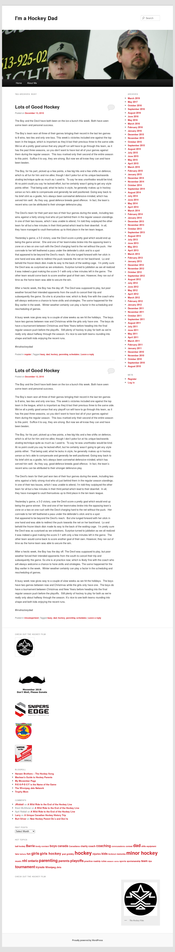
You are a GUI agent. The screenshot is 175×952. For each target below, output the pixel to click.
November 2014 (136, 181)
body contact (42, 846)
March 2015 (134, 167)
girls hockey (50, 853)
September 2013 (136, 232)
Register (132, 378)
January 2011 (135, 348)
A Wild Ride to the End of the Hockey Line (50, 804)
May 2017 (133, 101)
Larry (18, 815)
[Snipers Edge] (32, 716)
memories (121, 854)
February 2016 (135, 127)
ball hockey (20, 846)
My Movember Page (25, 780)
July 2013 (133, 239)
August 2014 (134, 192)
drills (143, 846)
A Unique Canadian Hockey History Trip (45, 815)
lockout (112, 853)
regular (27, 354)
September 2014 (136, 188)
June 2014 (133, 199)
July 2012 (133, 282)
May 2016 (133, 120)
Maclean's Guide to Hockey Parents (33, 777)
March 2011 (134, 340)
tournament (25, 866)
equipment (151, 846)
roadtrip (96, 861)
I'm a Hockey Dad (36, 18)
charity (84, 846)
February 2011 (135, 344)
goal (64, 854)
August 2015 (134, 149)
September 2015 (136, 145)
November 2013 (136, 225)
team (144, 861)
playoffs (77, 860)
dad (48, 354)
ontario (33, 860)
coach (92, 846)
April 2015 (133, 163)
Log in (131, 382)
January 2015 (135, 174)
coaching (103, 845)
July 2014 (133, 196)
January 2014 (135, 217)
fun (29, 854)
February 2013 (135, 257)
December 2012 (136, 264)
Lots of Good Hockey (37, 107)
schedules (74, 354)
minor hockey (142, 852)
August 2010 (134, 366)
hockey (54, 354)
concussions (118, 846)
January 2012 (135, 304)
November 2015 (136, 138)
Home (19, 83)
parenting (63, 354)
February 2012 (135, 301)
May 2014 (133, 203)
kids (105, 853)
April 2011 (133, 337)
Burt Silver (20, 818)
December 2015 (136, 134)
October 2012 (135, 272)
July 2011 (133, 326)
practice (88, 861)
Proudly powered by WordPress (87, 940)
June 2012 (133, 286)
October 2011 (135, 315)
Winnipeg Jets (53, 867)
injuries (96, 853)
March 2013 (134, 253)
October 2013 (135, 228)
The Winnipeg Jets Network (29, 788)
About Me (32, 83)
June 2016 (133, 116)
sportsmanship (133, 861)
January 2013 (135, 261)
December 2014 (136, 178)
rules (103, 861)
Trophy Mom (21, 791)
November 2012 (136, 268)
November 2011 (136, 311)
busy (42, 354)
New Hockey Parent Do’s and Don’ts (49, 818)
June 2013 (133, 243)
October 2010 (135, 359)
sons (116, 861)
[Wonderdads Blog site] (23, 738)
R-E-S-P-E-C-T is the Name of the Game (35, 784)
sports (122, 861)
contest (129, 846)
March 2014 (134, 210)
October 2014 (135, 185)
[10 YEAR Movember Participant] (32, 695)
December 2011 (136, 308)
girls (35, 853)
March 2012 (134, 297)
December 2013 (136, 221)
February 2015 (135, 170)
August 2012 (134, 279)
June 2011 (133, 330)
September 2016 (136, 109)
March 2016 (134, 123)
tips (150, 861)
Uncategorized (31, 617)
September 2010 (136, 362)
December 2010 (136, 351)
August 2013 (134, 235)
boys (53, 846)
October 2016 (135, 105)
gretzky (70, 853)
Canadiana (74, 846)
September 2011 (136, 319)
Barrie (30, 845)
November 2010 (136, 355)
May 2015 (133, 159)
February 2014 (135, 214)
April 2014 (133, 207)
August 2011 (134, 322)
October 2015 (135, 141)
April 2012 (133, 293)
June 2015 (133, 156)
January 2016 (135, 130)
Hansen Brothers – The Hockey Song (34, 773)
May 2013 (133, 246)
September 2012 (136, 275)
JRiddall (19, 804)
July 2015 (133, 152)
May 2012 (133, 290)
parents (64, 861)
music (18, 861)
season (110, 861)
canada (63, 846)
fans (17, 854)
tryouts (40, 867)
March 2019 (134, 98)
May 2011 (133, 333)
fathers (23, 854)
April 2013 (133, 250)
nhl (24, 860)
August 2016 (134, 112)
